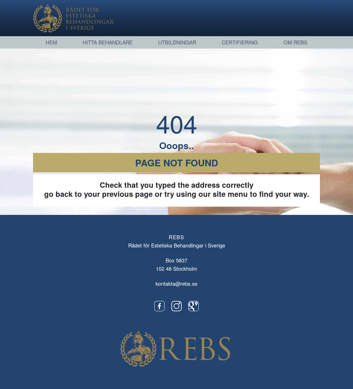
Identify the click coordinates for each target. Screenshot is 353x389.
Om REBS (295, 42)
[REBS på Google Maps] (193, 305)
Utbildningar (177, 42)
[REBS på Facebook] (159, 305)
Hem (51, 42)
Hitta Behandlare (108, 42)
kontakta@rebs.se (176, 283)
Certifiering (240, 42)
